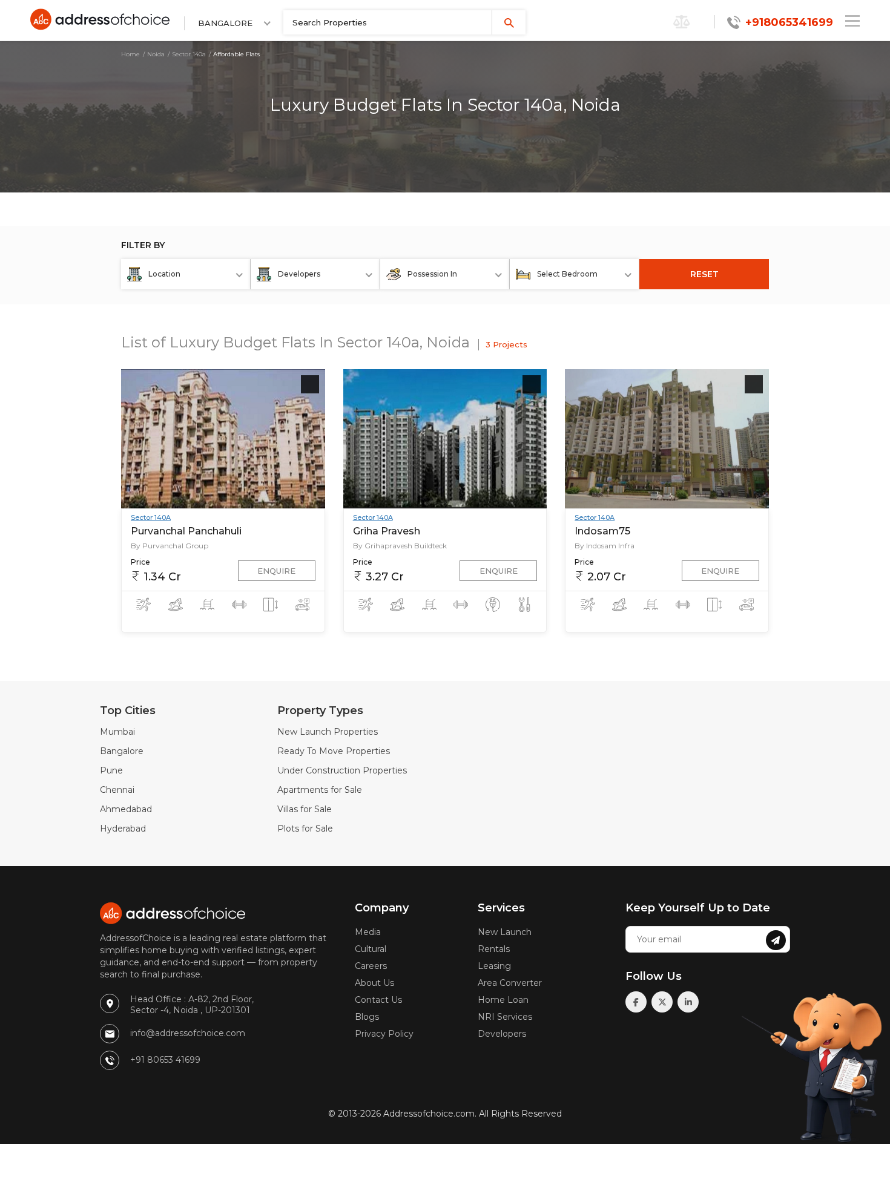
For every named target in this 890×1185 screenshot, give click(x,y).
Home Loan (503, 999)
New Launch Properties (327, 731)
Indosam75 (602, 531)
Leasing (494, 965)
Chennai (117, 789)
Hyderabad (123, 828)
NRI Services (505, 1016)
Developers (502, 1033)
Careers (371, 965)
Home (130, 54)
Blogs (367, 1016)
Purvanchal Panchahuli (186, 531)
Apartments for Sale (319, 789)
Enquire (276, 571)
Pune (111, 770)
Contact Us (378, 999)
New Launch (505, 932)
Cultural (370, 949)
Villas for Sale (304, 809)
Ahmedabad (126, 809)
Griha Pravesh (386, 531)
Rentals (494, 949)
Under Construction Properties (342, 770)
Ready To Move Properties (333, 751)
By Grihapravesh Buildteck (400, 545)
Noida (156, 54)
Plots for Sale (305, 828)
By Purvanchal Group (169, 545)
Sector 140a (189, 54)
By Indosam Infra (605, 545)
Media (368, 932)
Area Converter (510, 982)
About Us (374, 982)
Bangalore (121, 751)
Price (140, 561)
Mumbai (117, 731)
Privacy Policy (384, 1033)
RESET (704, 274)
